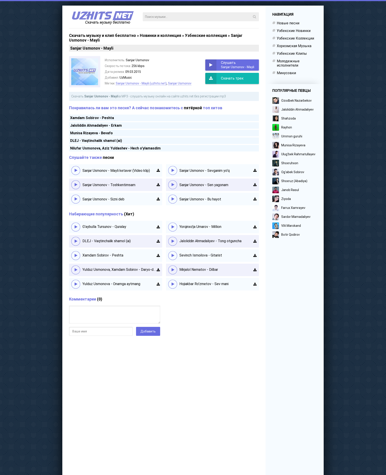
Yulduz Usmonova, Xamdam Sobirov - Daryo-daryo (119, 269)
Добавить (148, 331)
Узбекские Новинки (293, 31)
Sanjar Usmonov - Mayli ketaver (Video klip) (116, 170)
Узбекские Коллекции (295, 38)
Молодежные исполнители (288, 63)
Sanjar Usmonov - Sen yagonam (203, 185)
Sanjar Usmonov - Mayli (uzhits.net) (141, 83)
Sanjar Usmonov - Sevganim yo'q (204, 170)
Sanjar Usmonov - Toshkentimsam (108, 185)
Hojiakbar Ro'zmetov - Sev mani (204, 284)
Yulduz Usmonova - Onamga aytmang (111, 284)
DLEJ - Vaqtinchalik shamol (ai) (96, 141)
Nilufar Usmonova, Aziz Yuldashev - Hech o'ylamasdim (115, 148)
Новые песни (288, 23)
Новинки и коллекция (160, 35)
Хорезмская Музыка (294, 46)
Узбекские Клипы (292, 53)
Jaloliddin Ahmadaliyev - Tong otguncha (210, 241)
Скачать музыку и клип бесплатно (102, 35)
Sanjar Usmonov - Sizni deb (103, 199)
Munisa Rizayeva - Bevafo (91, 133)
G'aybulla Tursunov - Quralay (104, 227)
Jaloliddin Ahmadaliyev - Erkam (96, 125)
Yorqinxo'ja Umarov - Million (200, 227)
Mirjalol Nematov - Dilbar (198, 269)
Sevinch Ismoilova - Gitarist (200, 255)
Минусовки (286, 73)
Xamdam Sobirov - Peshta (92, 118)
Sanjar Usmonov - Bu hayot (200, 199)
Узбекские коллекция (206, 35)
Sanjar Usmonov (179, 83)
